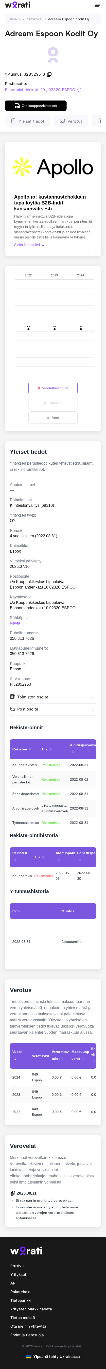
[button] (53, 698)
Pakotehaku (21, 1291)
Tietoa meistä (22, 1317)
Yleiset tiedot (31, 121)
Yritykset (34, 19)
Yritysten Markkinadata (31, 1309)
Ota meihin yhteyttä (28, 1326)
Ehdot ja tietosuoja (27, 1335)
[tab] (53, 698)
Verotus (75, 121)
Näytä (15, 623)
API (13, 1283)
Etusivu (14, 19)
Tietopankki (20, 1300)
